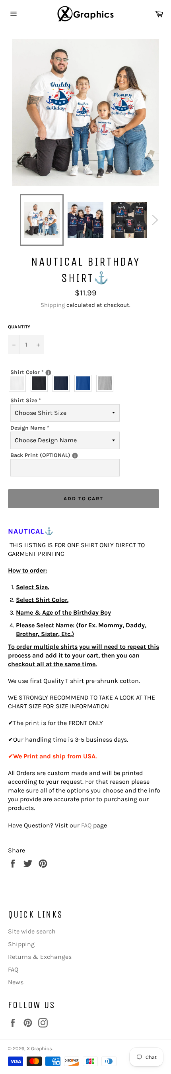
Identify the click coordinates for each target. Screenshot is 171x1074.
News (15, 982)
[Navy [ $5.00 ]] (63, 383)
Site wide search (32, 931)
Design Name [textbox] (29, 427)
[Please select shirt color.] (48, 373)
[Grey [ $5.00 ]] (107, 383)
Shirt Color (54, 372)
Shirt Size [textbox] (25, 400)
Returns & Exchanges (40, 956)
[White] (19, 383)
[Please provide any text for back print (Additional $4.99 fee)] (75, 456)
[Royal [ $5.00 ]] (85, 383)
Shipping (53, 305)
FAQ (86, 825)
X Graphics (39, 1048)
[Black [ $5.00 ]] (41, 383)
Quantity (19, 327)
